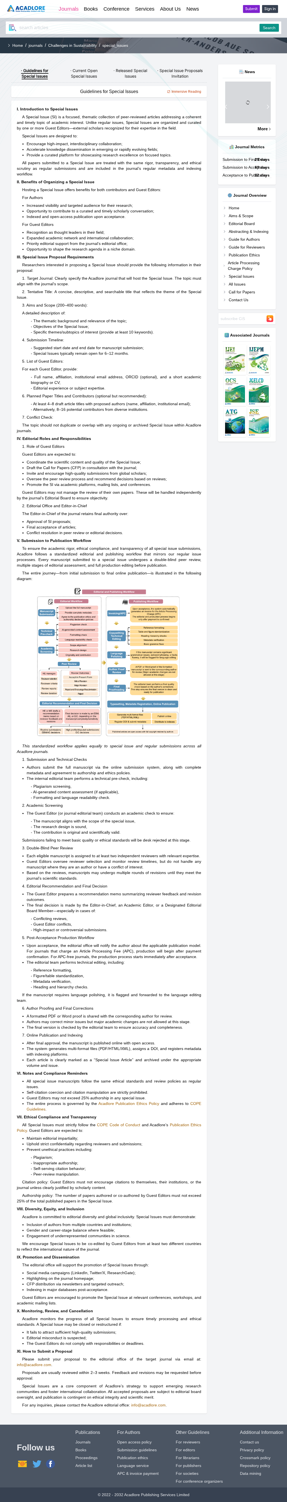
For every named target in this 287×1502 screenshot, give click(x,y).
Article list (83, 1465)
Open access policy (134, 1442)
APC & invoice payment (138, 1473)
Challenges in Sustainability (72, 45)
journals (36, 45)
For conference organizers (199, 1481)
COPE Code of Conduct (118, 1125)
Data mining (250, 1473)
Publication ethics (132, 1457)
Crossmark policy (255, 1457)
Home (17, 45)
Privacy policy (252, 1450)
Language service (133, 1465)
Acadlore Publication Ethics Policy (128, 1103)
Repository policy (255, 1465)
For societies (187, 1473)
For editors (185, 1450)
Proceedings (86, 1457)
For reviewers (188, 1442)
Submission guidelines (137, 1450)
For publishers (188, 1465)
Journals (83, 1442)
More (263, 128)
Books (80, 1450)
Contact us (249, 1442)
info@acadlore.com (34, 1364)
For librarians (187, 1457)
